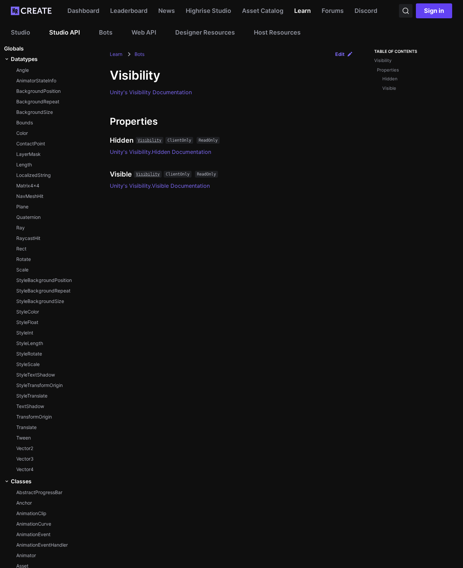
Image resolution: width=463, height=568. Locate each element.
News (166, 10)
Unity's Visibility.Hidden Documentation (160, 151)
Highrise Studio (208, 10)
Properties (388, 70)
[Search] (405, 11)
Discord (366, 10)
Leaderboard (128, 10)
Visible (389, 88)
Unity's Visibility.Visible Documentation (160, 185)
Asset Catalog (262, 10)
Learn (302, 10)
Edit (339, 54)
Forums (333, 10)
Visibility (149, 140)
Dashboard (83, 10)
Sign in (434, 10)
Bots (139, 54)
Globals (14, 48)
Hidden (390, 78)
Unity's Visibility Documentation (151, 92)
